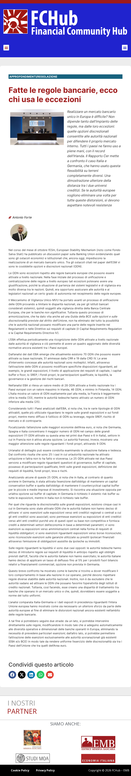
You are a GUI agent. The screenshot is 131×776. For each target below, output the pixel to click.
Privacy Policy (45, 770)
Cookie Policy (20, 770)
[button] (6, 47)
